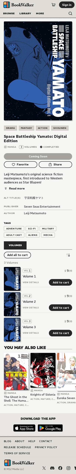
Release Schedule (17, 447)
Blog (7, 441)
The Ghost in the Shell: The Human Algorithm (15, 398)
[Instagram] (68, 468)
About (20, 441)
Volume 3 (29, 327)
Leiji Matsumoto (35, 213)
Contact (45, 441)
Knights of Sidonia (42, 394)
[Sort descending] (68, 255)
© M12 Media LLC (14, 469)
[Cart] (53, 5)
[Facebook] (60, 468)
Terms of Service (17, 453)
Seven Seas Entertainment (42, 206)
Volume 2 (29, 302)
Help (31, 441)
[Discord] (52, 468)
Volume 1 (29, 276)
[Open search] (70, 14)
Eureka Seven (66, 398)
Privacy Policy (46, 447)
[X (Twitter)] (44, 468)
